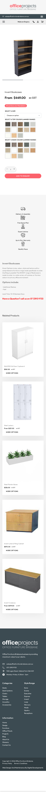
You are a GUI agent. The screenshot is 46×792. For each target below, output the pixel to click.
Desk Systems (7, 691)
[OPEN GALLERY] (23, 56)
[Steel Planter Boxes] (23, 461)
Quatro (26, 710)
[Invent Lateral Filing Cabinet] (23, 520)
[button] (42, 16)
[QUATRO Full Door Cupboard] (23, 342)
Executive (27, 693)
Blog (4, 736)
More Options (12, 373)
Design (4, 725)
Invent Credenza (10, 603)
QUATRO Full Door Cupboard (14, 366)
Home (4, 722)
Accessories (6, 705)
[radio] (7, 124)
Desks (4, 688)
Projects (5, 734)
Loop (26, 702)
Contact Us (6, 745)
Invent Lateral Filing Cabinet (14, 544)
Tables (4, 696)
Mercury (27, 705)
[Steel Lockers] (23, 401)
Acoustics (5, 702)
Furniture (5, 728)
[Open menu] (3, 22)
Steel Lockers (8, 425)
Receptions (28, 713)
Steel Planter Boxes (11, 484)
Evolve (26, 691)
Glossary (5, 742)
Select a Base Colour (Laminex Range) (20, 140)
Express (27, 696)
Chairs (4, 693)
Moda (26, 707)
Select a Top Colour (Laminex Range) (20, 119)
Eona (26, 688)
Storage (5, 699)
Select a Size (10, 111)
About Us (5, 739)
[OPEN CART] (42, 21)
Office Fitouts (7, 731)
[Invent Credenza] (23, 579)
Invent (26, 699)
